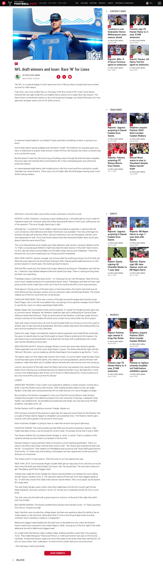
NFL (77, 3)
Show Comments (57, 553)
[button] (159, 3)
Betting (93, 3)
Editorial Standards (125, 3)
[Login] (4, 3)
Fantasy (102, 3)
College (84, 3)
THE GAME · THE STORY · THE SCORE (53, 3)
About (110, 3)
